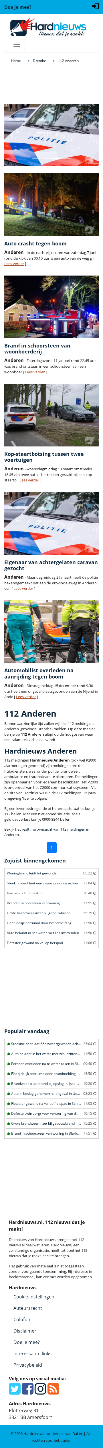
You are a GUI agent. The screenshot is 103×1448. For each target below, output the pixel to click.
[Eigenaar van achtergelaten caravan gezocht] (51, 523)
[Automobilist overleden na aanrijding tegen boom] (51, 631)
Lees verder (14, 263)
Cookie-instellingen (33, 1297)
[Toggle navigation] (17, 44)
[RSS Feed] (53, 1392)
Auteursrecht (27, 1308)
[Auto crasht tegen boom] (51, 204)
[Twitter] (15, 1392)
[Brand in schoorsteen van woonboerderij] (51, 307)
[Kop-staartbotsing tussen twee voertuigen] (51, 415)
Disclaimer (24, 1331)
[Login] (95, 6)
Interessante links (32, 1353)
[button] (11, 135)
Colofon (21, 1319)
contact (49, 1276)
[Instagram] (40, 1392)
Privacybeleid (27, 1365)
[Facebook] (27, 1392)
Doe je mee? (26, 1342)
